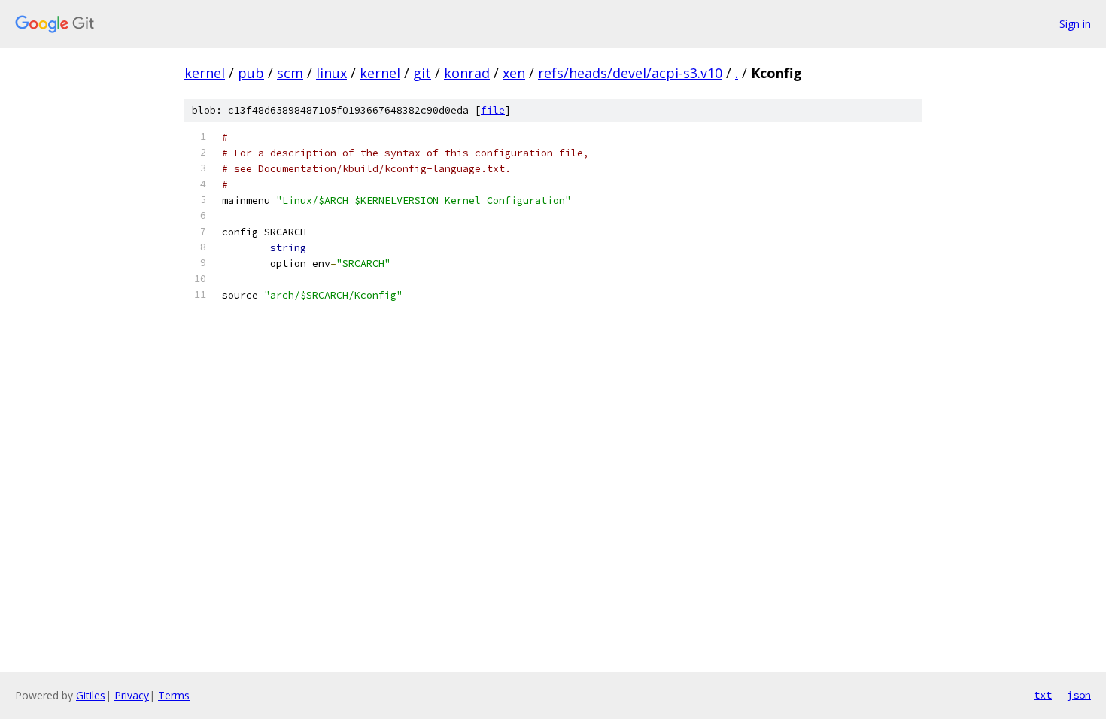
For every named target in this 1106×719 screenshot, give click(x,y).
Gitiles (90, 695)
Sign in (1075, 24)
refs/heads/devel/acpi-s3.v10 (630, 73)
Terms (174, 695)
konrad (467, 73)
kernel (204, 73)
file (493, 110)
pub (251, 73)
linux (331, 73)
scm (290, 73)
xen (514, 73)
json (1079, 695)
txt (1043, 695)
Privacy (131, 695)
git (422, 73)
